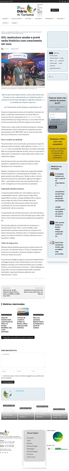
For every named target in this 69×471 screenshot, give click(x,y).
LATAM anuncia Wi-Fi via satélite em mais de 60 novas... (60, 211)
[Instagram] (62, 1)
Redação (7, 48)
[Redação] (2, 48)
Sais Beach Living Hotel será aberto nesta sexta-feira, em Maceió (33, 292)
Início (3, 32)
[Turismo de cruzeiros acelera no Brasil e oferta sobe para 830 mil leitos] (23, 312)
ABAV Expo (56, 53)
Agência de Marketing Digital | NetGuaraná (38, 468)
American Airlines (54, 58)
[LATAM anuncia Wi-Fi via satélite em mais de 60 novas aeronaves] (52, 207)
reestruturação (53, 63)
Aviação (62, 58)
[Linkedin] (65, 1)
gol (56, 60)
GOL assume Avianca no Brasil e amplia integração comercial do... (59, 229)
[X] (68, 1)
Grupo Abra (61, 60)
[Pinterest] (57, 39)
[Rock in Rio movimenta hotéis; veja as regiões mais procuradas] (52, 243)
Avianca (51, 60)
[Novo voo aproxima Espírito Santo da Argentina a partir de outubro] (39, 312)
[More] (57, 44)
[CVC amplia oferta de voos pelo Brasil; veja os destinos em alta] (26, 413)
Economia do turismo (13, 32)
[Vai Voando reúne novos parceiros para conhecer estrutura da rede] (43, 413)
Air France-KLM (53, 55)
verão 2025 (52, 65)
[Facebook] (60, 1)
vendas (60, 63)
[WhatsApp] (61, 39)
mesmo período (33, 117)
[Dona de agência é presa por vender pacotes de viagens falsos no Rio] (59, 413)
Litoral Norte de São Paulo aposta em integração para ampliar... (60, 196)
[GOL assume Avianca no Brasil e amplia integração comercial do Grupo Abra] (52, 223)
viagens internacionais (55, 68)
